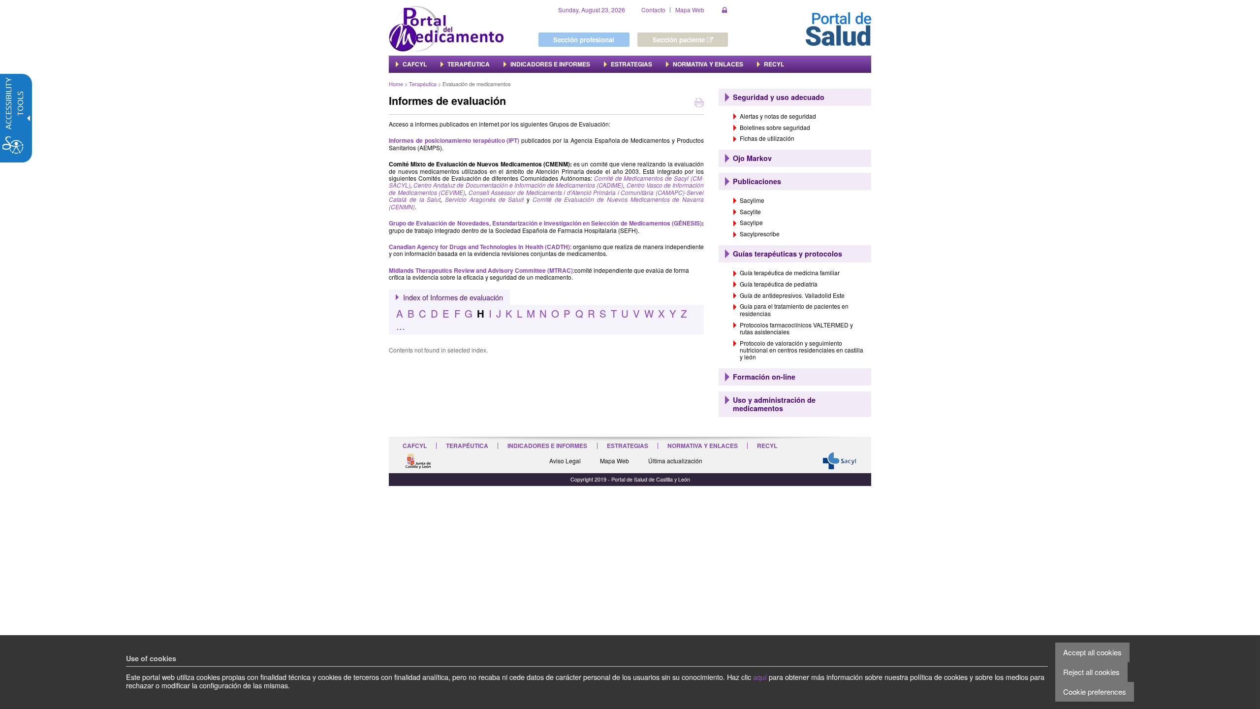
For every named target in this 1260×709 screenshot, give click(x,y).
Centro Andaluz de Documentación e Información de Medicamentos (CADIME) (518, 185)
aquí (760, 677)
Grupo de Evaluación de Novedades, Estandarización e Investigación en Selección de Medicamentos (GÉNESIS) (545, 223)
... (400, 326)
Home (396, 84)
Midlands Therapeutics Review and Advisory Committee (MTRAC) (481, 270)
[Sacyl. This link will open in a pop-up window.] (839, 459)
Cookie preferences (1094, 691)
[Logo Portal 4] (446, 28)
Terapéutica (423, 84)
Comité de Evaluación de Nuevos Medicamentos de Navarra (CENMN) (546, 202)
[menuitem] (411, 64)
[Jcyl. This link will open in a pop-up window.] (418, 460)
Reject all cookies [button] (1091, 672)
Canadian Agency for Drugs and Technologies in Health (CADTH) (479, 246)
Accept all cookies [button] (1092, 652)
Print (699, 103)
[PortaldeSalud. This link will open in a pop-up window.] (838, 28)
